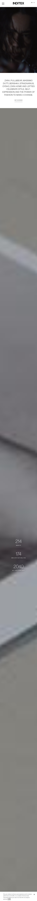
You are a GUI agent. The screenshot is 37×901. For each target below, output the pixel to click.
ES (34, 2)
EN (31, 2)
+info (9, 899)
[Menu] (3, 3)
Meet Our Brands (18, 100)
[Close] (34, 894)
